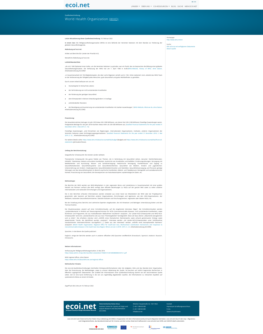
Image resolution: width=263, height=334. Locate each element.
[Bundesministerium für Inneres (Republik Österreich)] (137, 327)
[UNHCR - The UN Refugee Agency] (170, 327)
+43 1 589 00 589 (140, 309)
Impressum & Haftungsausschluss (178, 306)
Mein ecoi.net (191, 6)
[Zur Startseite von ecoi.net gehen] (77, 5)
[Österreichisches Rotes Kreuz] (96, 327)
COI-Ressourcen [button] (160, 6)
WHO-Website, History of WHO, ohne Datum (145, 69)
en (195, 2)
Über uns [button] (145, 6)
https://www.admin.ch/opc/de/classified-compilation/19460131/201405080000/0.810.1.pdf (96, 253)
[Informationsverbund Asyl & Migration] (154, 327)
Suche (180, 6)
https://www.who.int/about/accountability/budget (100, 140)
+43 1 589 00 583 (140, 306)
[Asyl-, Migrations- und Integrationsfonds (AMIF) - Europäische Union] (124, 327)
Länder (134, 6)
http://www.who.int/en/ (175, 40)
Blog (173, 6)
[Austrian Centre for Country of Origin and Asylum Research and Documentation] (112, 327)
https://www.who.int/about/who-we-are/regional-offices (84, 260)
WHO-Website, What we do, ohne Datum (148, 107)
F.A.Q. (169, 309)
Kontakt (169, 304)
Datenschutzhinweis (174, 312)
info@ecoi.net (137, 312)
